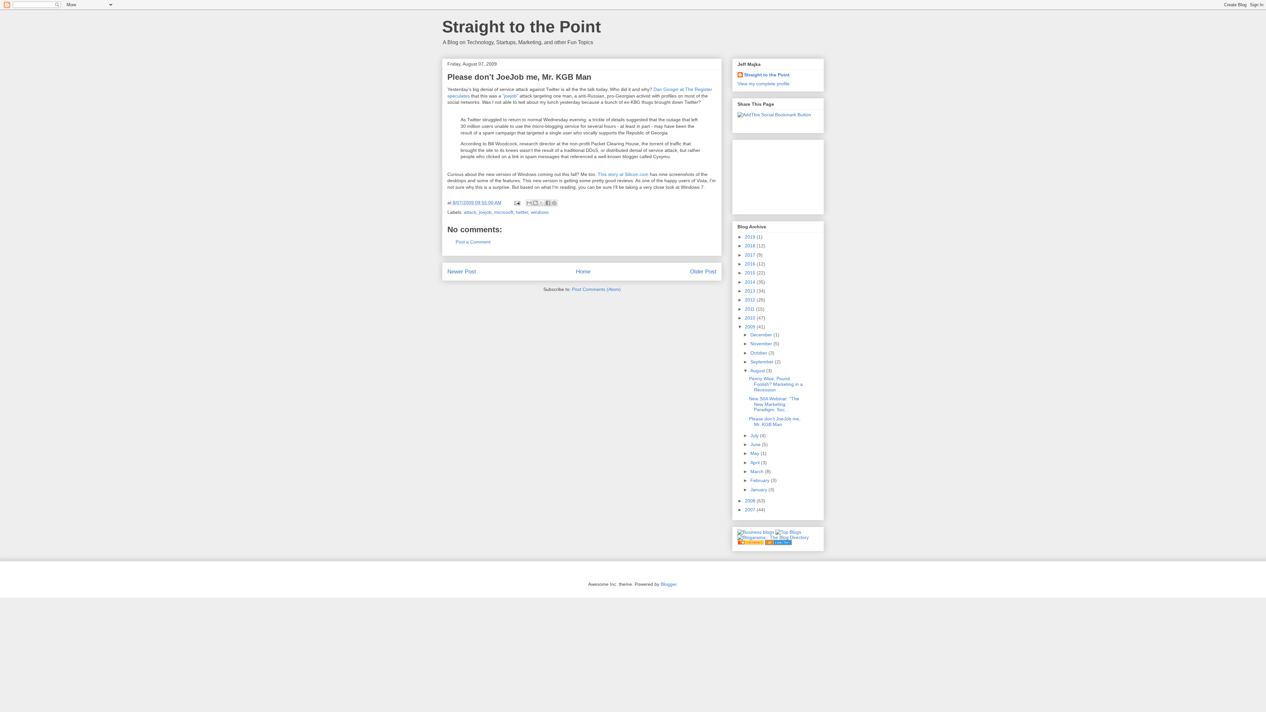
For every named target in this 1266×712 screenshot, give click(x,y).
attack (470, 212)
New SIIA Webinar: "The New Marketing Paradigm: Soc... (774, 404)
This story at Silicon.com (623, 174)
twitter (522, 212)
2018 (751, 245)
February (760, 480)
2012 (751, 299)
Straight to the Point (521, 26)
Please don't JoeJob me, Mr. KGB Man (774, 421)
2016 (751, 264)
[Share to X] (541, 203)
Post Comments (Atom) (596, 289)
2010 (751, 318)
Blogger (669, 584)
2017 (751, 255)
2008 (751, 500)
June (756, 444)
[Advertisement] (770, 175)
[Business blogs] (756, 532)
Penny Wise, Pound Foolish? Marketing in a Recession (776, 384)
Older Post (703, 272)
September (762, 361)
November (761, 343)
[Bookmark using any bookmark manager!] (774, 114)
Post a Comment (473, 241)
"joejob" (510, 96)
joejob (485, 212)
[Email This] (529, 203)
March (757, 471)
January (759, 489)
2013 (751, 291)
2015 (751, 272)
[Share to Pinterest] (554, 203)
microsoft (503, 212)
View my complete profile (764, 83)
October (759, 353)
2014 (751, 282)
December (761, 334)
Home (583, 272)
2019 (751, 237)
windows (540, 212)
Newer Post (461, 272)
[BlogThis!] (535, 203)
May (755, 453)
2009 (751, 326)
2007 (751, 509)
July (755, 435)
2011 (750, 309)
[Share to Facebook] (548, 203)
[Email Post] (517, 202)
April (755, 462)
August (758, 370)
